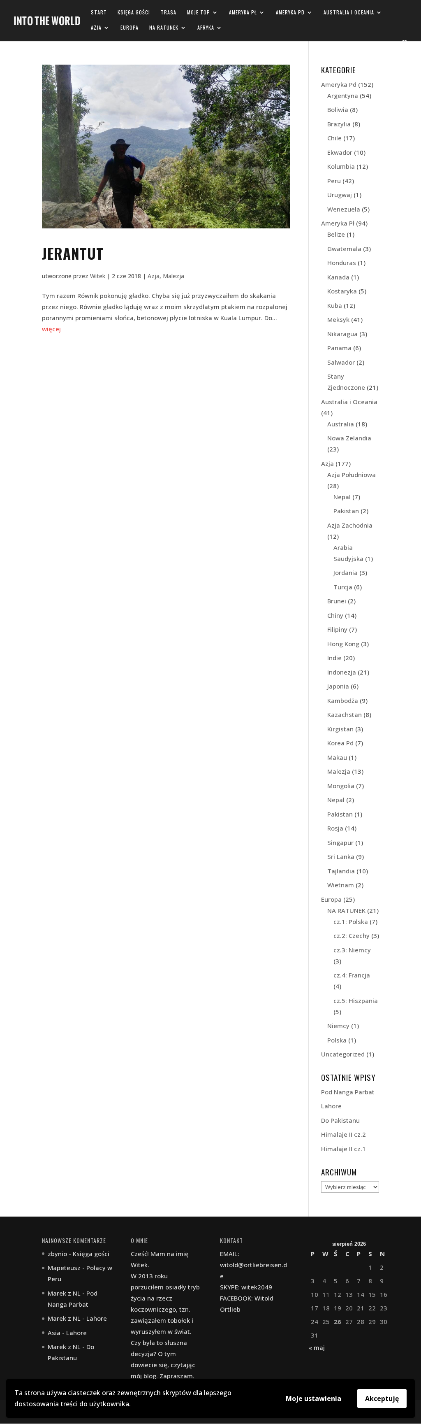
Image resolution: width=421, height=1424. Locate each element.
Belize (336, 234)
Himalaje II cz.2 (343, 1134)
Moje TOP (198, 12)
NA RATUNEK (163, 28)
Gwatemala (344, 248)
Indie (334, 658)
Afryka (205, 28)
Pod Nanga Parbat (348, 1092)
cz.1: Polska (350, 921)
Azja (96, 28)
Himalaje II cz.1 (343, 1149)
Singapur (340, 842)
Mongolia (340, 786)
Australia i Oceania (349, 12)
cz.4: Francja (351, 975)
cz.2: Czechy (351, 935)
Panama (339, 348)
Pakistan (346, 511)
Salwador (341, 362)
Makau (337, 757)
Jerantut (73, 253)
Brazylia (339, 124)
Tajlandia (341, 871)
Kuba (334, 305)
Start (99, 12)
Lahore (331, 1106)
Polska (337, 1040)
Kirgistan (340, 729)
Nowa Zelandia (349, 438)
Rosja (335, 828)
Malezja (173, 276)
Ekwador (339, 152)
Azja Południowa (351, 474)
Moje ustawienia (313, 1398)
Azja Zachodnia (349, 525)
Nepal (342, 497)
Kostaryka (342, 291)
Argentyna (342, 95)
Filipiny (337, 629)
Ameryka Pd (290, 12)
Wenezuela (343, 209)
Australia (340, 424)
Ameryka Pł (243, 12)
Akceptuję (382, 1398)
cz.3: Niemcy (352, 950)
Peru (334, 181)
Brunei (336, 601)
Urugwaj (339, 195)
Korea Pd (340, 743)
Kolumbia (341, 166)
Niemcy (338, 1025)
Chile (334, 138)
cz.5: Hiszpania (355, 1000)
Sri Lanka (340, 856)
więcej (51, 329)
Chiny (335, 615)
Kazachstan (344, 714)
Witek (97, 276)
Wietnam (340, 885)
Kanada (338, 277)
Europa (129, 28)
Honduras (341, 262)
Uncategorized (343, 1054)
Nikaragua (342, 334)
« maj (317, 1347)
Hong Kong (343, 644)
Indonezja (341, 672)
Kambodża (342, 700)
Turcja (342, 587)
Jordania (345, 572)
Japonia (338, 686)
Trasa (168, 12)
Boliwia (337, 109)
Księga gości (134, 12)
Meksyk (338, 319)
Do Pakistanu (340, 1120)
